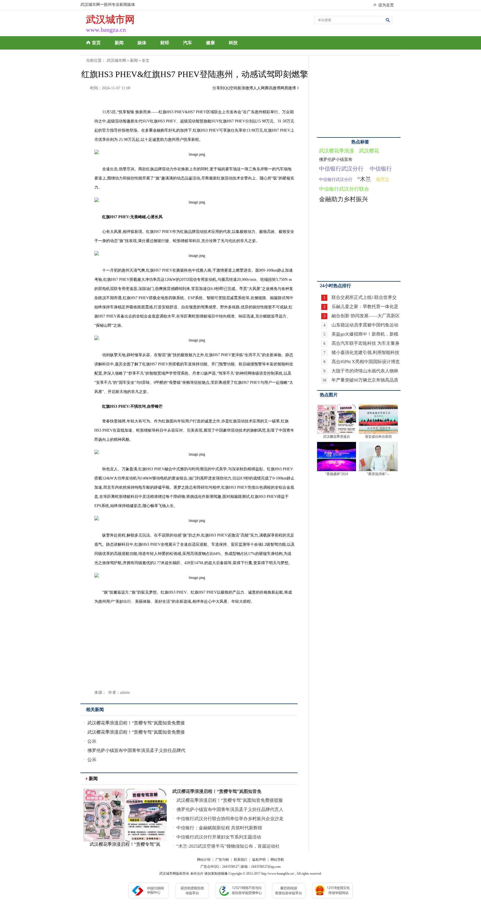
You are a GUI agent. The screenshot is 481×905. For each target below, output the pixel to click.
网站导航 (277, 860)
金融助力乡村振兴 (343, 199)
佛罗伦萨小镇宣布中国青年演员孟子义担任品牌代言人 (229, 809)
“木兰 (364, 179)
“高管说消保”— (378, 474)
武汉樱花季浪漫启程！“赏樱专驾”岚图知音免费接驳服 (229, 800)
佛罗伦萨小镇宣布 (335, 159)
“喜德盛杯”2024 (336, 474)
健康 (210, 42)
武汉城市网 (116, 60)
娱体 (142, 42)
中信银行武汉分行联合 (344, 189)
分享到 (218, 88)
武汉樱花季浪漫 (336, 151)
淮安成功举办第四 (378, 437)
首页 (96, 42)
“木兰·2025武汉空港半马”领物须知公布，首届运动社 (228, 846)
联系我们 (240, 860)
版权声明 (259, 860)
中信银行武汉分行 (341, 169)
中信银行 (381, 169)
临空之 (382, 179)
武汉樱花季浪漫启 (336, 437)
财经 (164, 42)
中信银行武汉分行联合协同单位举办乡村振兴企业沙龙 (229, 818)
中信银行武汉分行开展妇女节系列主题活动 (218, 837)
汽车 (187, 42)
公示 (91, 741)
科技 (233, 42)
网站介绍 (203, 860)
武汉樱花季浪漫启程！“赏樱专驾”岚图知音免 (216, 791)
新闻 (119, 42)
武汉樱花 (369, 151)
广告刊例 (222, 860)
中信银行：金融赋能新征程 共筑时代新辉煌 (219, 827)
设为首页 (386, 5)
